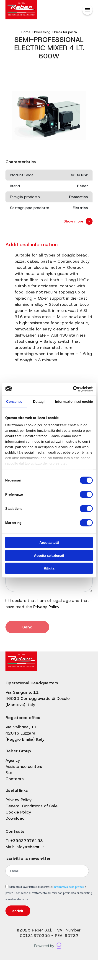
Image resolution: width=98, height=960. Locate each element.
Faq (8, 772)
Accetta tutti (49, 542)
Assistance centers (23, 766)
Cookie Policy (18, 812)
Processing (42, 32)
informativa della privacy (69, 887)
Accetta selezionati (49, 555)
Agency (12, 760)
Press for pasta (65, 32)
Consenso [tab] (14, 401)
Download (15, 818)
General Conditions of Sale (31, 806)
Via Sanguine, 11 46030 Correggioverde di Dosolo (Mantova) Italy (37, 698)
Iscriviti (17, 910)
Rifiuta (49, 568)
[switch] (86, 494)
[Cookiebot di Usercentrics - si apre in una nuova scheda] (73, 389)
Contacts (14, 779)
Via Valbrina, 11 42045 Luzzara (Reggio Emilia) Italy (25, 733)
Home (25, 32)
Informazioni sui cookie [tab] (74, 401)
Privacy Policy (46, 606)
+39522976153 (26, 840)
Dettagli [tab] (39, 401)
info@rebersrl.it (29, 847)
